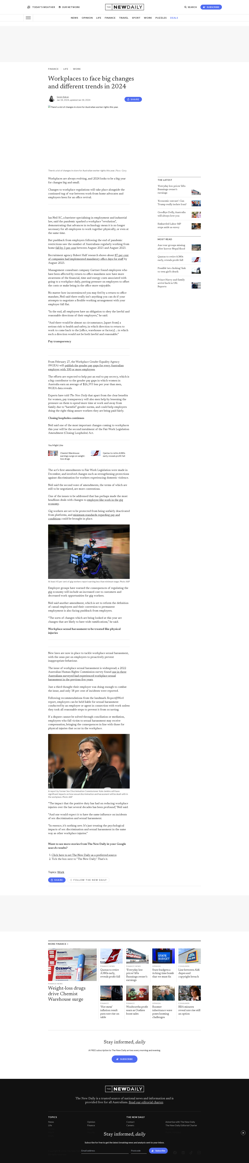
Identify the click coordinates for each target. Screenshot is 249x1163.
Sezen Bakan (63, 97)
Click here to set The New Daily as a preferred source (84, 855)
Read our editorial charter (146, 1102)
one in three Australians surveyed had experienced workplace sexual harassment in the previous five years (87, 676)
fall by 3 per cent (65, 248)
